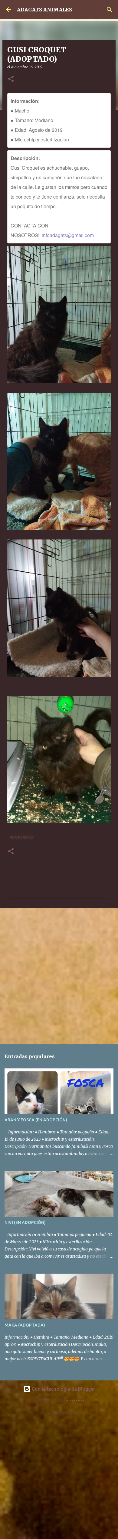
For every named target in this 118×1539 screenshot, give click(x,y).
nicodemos (75, 1401)
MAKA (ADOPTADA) (25, 1325)
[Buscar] (109, 9)
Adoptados (21, 837)
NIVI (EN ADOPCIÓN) (25, 1222)
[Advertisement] (59, 976)
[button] (11, 79)
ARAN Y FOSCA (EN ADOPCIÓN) (36, 1119)
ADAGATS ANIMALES (44, 10)
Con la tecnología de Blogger (63, 1389)
